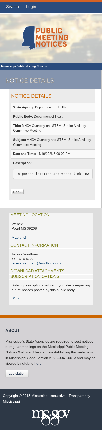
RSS (15, 298)
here (38, 363)
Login (31, 7)
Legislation (17, 373)
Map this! (19, 237)
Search (12, 7)
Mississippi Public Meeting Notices (24, 66)
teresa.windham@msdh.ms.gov (36, 263)
